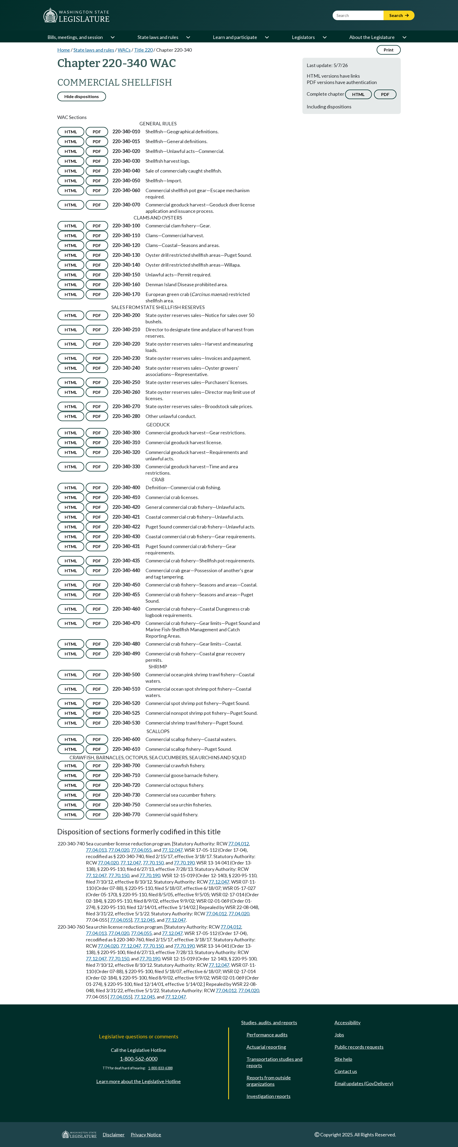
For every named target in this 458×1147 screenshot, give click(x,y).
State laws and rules (158, 37)
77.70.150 (153, 863)
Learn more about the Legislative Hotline (138, 1081)
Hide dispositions (81, 96)
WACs (124, 50)
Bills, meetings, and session (75, 37)
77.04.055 (141, 850)
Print (389, 49)
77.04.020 (118, 850)
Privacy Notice (146, 1134)
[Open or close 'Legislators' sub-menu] (324, 37)
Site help (343, 1059)
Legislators (303, 37)
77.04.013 (96, 850)
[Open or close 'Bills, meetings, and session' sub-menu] (112, 37)
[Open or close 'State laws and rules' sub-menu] (188, 37)
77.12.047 (172, 850)
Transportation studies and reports (274, 1062)
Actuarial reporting (266, 1047)
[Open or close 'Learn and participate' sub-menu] (267, 37)
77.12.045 (144, 920)
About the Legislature (372, 37)
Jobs (339, 1035)
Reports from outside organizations (268, 1081)
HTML (358, 94)
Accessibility (347, 1022)
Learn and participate (235, 37)
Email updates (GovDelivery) (363, 1083)
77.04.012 (238, 843)
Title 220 (143, 50)
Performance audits (267, 1035)
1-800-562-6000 (138, 1059)
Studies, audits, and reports (269, 1022)
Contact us (345, 1071)
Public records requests (359, 1047)
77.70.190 (184, 863)
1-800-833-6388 (160, 1068)
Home (63, 50)
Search (396, 15)
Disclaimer (114, 1134)
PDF (385, 94)
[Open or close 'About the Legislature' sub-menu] (404, 37)
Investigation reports (268, 1096)
